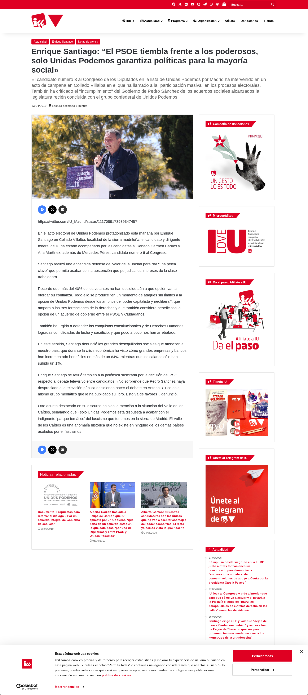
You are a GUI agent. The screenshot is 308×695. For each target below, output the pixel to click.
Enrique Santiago (62, 41)
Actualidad (152, 20)
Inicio (130, 20)
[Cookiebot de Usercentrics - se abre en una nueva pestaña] (27, 687)
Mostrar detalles (67, 686)
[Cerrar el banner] (301, 651)
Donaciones (249, 20)
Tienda (269, 20)
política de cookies (116, 675)
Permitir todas (262, 656)
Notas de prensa (88, 41)
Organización (207, 20)
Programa (177, 20)
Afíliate (230, 20)
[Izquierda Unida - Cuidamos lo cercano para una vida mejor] (47, 21)
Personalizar (260, 669)
